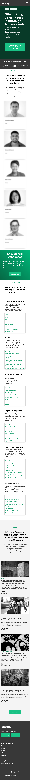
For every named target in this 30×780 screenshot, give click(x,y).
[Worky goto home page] (5, 3)
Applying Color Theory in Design (12, 357)
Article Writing (9, 402)
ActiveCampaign (10, 390)
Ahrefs (7, 399)
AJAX (6, 319)
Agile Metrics (9, 431)
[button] (27, 3)
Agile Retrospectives (11, 438)
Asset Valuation (10, 508)
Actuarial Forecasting (12, 497)
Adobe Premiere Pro (11, 397)
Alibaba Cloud (9, 324)
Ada (6, 317)
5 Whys (7, 424)
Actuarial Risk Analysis (12, 499)
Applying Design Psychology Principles (14, 361)
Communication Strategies (13, 472)
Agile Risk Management (12, 441)
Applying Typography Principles (15, 368)
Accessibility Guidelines (12, 463)
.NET (6, 315)
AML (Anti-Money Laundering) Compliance (14, 505)
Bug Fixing (8, 468)
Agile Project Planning (11, 436)
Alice (6, 327)
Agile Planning (9, 434)
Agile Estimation (10, 426)
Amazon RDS (9, 331)
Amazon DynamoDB (11, 329)
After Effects (9, 351)
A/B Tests (8, 460)
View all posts (15, 712)
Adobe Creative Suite (11, 395)
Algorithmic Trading (11, 502)
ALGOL (7, 322)
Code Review (9, 470)
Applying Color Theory (12, 354)
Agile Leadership (10, 429)
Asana (7, 404)
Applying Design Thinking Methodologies (13, 365)
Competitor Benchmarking (13, 475)
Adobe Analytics (10, 392)
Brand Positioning (10, 465)
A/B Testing (8, 388)
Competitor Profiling (11, 477)
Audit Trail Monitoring (11, 510)
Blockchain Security (11, 513)
